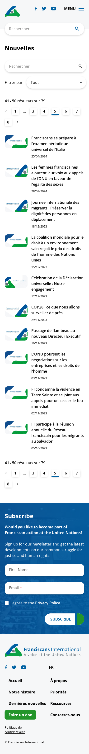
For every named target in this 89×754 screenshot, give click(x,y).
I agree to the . (35, 603)
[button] (53, 667)
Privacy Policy (47, 603)
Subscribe (60, 619)
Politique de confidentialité (15, 729)
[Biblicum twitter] (44, 8)
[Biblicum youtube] (53, 8)
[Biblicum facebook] (36, 8)
